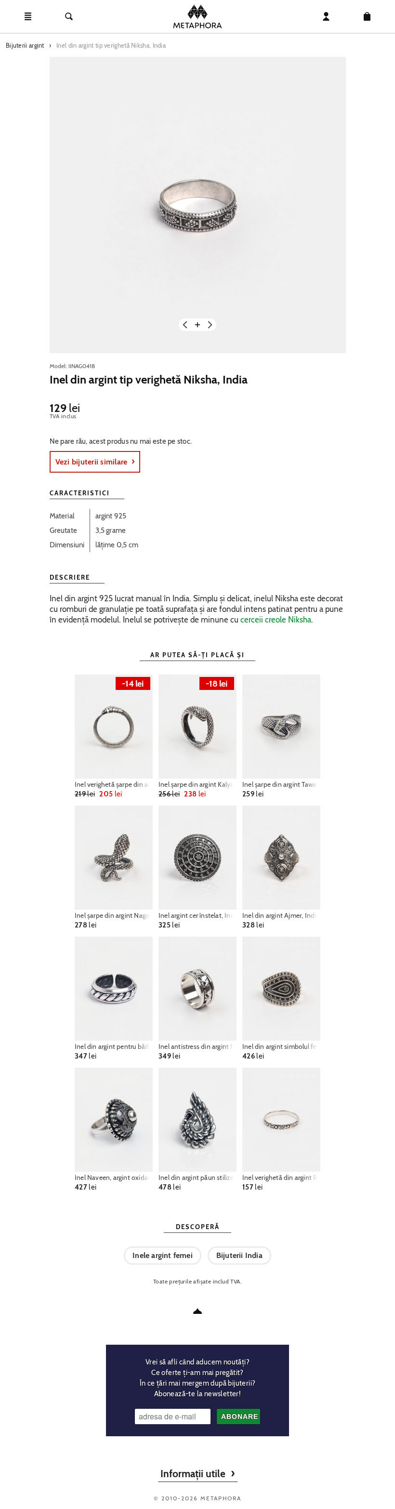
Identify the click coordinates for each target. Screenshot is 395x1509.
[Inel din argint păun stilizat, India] (197, 1120)
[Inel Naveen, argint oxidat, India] (114, 1120)
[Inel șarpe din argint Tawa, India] (281, 727)
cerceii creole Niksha (275, 619)
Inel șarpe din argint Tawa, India (281, 784)
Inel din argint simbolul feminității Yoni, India (281, 1046)
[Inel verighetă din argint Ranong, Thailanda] (281, 1120)
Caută (69, 16)
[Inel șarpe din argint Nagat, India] (114, 858)
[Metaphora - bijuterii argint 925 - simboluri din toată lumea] (197, 16)
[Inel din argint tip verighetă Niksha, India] (198, 205)
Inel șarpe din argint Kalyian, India (197, 784)
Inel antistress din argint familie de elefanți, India (197, 1046)
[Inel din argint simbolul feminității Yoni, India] (281, 989)
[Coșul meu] (367, 16)
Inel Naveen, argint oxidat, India (114, 1177)
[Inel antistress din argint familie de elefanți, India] (197, 989)
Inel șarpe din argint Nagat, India (114, 915)
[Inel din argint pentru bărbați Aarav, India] (114, 989)
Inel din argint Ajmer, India (281, 915)
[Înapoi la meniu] (197, 1311)
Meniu (28, 16)
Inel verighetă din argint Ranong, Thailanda (281, 1177)
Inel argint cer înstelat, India (197, 915)
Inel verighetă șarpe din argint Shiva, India (114, 784)
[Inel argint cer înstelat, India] (197, 858)
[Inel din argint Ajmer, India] (281, 858)
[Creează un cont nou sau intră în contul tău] (326, 16)
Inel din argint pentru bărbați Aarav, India (114, 1046)
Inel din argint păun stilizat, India (197, 1177)
